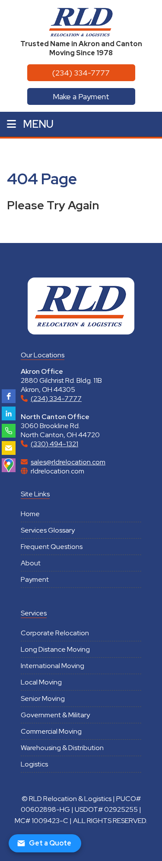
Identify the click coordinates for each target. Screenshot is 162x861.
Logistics (34, 764)
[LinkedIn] (9, 413)
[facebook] (9, 396)
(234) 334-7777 (81, 73)
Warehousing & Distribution (62, 747)
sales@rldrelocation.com (68, 462)
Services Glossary (48, 530)
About (31, 563)
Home (30, 513)
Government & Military (55, 714)
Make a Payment (81, 96)
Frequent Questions (52, 546)
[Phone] (9, 431)
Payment (35, 579)
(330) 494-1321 (54, 443)
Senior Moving (43, 698)
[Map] (9, 465)
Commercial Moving (51, 731)
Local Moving (41, 682)
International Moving (52, 665)
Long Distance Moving (55, 649)
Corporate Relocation (55, 632)
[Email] (9, 448)
